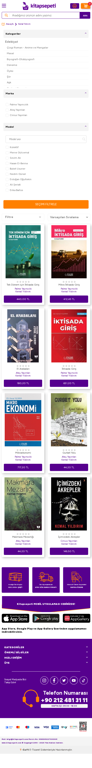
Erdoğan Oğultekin (20, 179)
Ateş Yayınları (17, 109)
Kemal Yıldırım (23, 291)
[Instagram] (44, 683)
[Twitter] (64, 683)
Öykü (10, 70)
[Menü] (4, 6)
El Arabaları (23, 368)
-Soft (25, 749)
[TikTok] (84, 683)
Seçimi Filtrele (46, 204)
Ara (85, 15)
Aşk (9, 82)
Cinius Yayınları (18, 115)
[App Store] (15, 619)
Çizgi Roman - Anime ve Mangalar (27, 47)
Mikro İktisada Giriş (69, 284)
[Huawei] (76, 619)
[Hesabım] (74, 6)
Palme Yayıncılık (19, 104)
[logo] (39, 6)
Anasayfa (9, 24)
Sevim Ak (15, 157)
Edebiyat (11, 41)
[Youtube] (74, 683)
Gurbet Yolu (69, 452)
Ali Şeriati (15, 184)
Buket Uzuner (17, 168)
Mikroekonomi (23, 452)
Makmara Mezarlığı (23, 536)
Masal (10, 53)
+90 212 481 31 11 (64, 700)
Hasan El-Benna (19, 163)
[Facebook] (54, 683)
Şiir (9, 76)
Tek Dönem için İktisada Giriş (23, 284)
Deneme (12, 64)
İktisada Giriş (69, 368)
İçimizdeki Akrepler (69, 536)
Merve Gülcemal (19, 152)
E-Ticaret (35, 749)
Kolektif (14, 147)
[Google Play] (46, 619)
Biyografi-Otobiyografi (20, 59)
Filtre (9, 217)
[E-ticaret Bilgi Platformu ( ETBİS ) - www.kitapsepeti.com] (83, 727)
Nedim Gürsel (18, 174)
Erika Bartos (16, 190)
